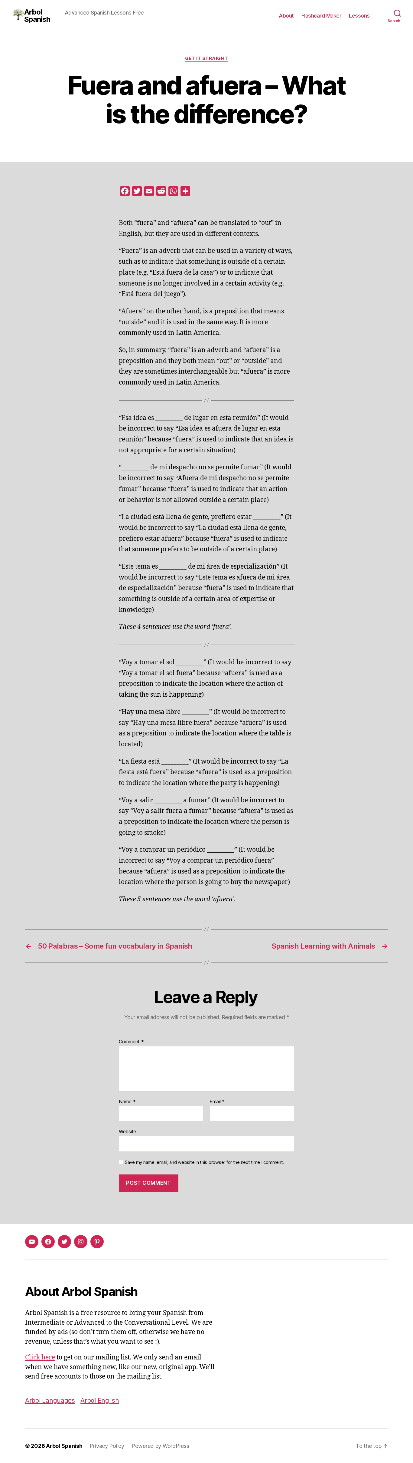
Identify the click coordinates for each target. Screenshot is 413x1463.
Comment (131, 1042)
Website (127, 1131)
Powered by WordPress (160, 1446)
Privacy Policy (107, 1446)
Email (217, 1102)
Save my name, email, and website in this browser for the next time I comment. (204, 1162)
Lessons (359, 15)
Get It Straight (206, 58)
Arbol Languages (50, 1400)
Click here (40, 1357)
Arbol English (99, 1400)
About (286, 15)
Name (127, 1102)
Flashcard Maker (321, 15)
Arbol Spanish (37, 15)
